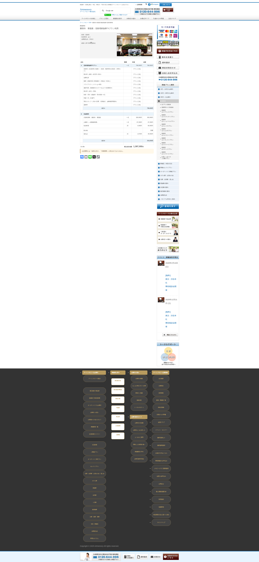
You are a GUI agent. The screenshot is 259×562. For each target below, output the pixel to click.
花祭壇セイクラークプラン (167, 153)
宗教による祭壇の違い (139, 444)
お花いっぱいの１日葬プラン (166, 157)
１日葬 (94, 502)
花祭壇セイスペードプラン (167, 143)
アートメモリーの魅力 (95, 378)
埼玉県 (118, 416)
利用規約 (161, 499)
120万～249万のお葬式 (167, 93)
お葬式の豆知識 (139, 423)
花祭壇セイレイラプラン (167, 125)
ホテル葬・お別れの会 (167, 175)
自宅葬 (94, 495)
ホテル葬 (94, 480)
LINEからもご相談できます (119, 15)
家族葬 (94, 488)
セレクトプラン (94, 466)
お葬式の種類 (139, 378)
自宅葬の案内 (164, 187)
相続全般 (139, 400)
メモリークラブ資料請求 (161, 468)
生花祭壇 (163, 101)
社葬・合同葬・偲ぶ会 (167, 179)
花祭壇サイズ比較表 (167, 107)
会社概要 (161, 378)
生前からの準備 (161, 414)
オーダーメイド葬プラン (94, 459)
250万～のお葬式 (165, 97)
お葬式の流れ (135, 372)
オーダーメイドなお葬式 (94, 405)
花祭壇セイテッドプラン (167, 148)
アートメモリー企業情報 (160, 372)
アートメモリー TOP (85, 22)
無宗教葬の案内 (165, 191)
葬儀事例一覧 (94, 427)
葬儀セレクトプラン (166, 167)
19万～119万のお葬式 (166, 89)
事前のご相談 (139, 393)
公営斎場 (117, 425)
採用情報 (161, 393)
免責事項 (161, 507)
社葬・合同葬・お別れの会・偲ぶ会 (94, 473)
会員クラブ (161, 422)
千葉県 (118, 407)
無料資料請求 (161, 445)
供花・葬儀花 (94, 524)
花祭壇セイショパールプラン (168, 120)
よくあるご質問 (139, 437)
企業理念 (161, 385)
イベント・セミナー (161, 430)
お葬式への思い (94, 412)
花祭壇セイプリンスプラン (167, 111)
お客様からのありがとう (94, 419)
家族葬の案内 (164, 183)
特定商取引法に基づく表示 (161, 514)
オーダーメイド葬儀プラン (168, 171)
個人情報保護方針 (161, 491)
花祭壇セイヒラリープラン (167, 134)
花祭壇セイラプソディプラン (168, 115)
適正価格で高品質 (94, 391)
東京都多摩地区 (118, 389)
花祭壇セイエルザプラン (167, 129)
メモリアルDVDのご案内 (167, 199)
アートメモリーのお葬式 (91, 372)
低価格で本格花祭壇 (94, 398)
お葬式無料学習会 (139, 459)
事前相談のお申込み (161, 461)
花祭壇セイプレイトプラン (167, 139)
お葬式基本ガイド (136, 417)
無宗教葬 (94, 509)
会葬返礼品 (163, 195)
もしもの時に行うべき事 (139, 385)
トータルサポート (139, 407)
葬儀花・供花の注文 (166, 163)
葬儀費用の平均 (139, 451)
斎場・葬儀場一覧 (161, 400)
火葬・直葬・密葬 (94, 516)
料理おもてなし (94, 538)
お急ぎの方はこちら (161, 453)
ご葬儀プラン (94, 452)
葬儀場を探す (116, 372)
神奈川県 (117, 398)
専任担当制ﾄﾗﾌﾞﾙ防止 (87, 384)
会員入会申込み (161, 476)
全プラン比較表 (166, 104)
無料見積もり (161, 437)
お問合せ (161, 484)
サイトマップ (161, 522)
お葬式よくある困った (139, 430)
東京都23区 (118, 380)
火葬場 (118, 434)
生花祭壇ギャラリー (94, 434)
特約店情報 (161, 407)
